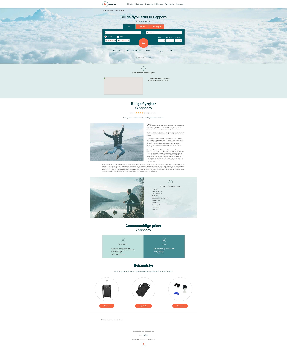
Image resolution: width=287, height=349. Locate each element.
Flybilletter (130, 4)
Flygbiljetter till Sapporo (138, 331)
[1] (136, 113)
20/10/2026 (110, 40)
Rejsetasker (143, 306)
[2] (138, 113)
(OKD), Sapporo (159, 80)
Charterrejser (149, 4)
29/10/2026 (124, 40)
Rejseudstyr (179, 4)
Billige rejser (159, 4)
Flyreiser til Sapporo (149, 331)
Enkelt (121, 36)
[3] (140, 113)
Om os (140, 335)
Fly (129, 27)
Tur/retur (110, 36)
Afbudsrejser (139, 4)
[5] (144, 113)
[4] (142, 113)
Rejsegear (180, 306)
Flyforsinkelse (169, 4)
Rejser (142, 27)
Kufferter (107, 306)
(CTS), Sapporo (160, 78)
